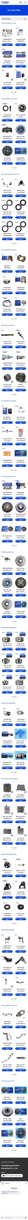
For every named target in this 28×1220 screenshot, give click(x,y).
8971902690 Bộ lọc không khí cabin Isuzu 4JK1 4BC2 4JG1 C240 (20, 440)
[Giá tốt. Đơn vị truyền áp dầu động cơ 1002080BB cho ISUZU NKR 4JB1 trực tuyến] (21, 733)
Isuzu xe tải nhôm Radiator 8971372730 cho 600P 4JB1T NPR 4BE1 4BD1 (21, 839)
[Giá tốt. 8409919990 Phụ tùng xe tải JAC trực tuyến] (20, 485)
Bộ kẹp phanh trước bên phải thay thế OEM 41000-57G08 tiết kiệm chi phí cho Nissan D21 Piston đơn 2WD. (7, 688)
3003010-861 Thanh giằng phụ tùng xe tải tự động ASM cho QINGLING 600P (20, 969)
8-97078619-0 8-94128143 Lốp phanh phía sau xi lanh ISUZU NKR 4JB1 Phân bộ (7, 137)
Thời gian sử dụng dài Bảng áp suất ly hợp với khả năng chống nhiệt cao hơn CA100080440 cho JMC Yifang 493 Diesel (21, 461)
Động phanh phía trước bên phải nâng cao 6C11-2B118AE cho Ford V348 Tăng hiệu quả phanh (20, 645)
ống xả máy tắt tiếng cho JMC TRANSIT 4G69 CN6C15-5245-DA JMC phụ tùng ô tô (7, 1066)
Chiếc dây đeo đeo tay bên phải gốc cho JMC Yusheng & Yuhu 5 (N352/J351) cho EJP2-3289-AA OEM (20, 990)
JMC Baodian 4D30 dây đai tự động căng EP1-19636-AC (20, 83)
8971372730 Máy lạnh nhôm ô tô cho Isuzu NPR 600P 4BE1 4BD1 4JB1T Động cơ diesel (7, 839)
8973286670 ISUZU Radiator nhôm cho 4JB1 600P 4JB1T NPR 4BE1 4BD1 (7, 796)
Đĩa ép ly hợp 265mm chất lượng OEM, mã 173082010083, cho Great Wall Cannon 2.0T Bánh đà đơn (20, 569)
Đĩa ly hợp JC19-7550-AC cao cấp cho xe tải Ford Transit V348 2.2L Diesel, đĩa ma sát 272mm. (20, 1141)
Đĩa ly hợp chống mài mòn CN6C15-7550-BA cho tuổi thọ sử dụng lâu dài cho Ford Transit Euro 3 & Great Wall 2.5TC (7, 1098)
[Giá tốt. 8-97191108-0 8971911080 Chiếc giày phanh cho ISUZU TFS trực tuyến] (21, 280)
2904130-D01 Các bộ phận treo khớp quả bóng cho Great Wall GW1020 (20, 191)
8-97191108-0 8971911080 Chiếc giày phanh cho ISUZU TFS (21, 288)
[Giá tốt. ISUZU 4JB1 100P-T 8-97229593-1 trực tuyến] (20, 906)
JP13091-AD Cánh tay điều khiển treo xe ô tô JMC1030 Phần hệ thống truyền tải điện (20, 893)
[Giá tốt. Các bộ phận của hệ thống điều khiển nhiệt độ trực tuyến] (14, 850)
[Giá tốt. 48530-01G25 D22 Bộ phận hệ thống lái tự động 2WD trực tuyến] (7, 939)
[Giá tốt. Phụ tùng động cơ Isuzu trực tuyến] (14, 94)
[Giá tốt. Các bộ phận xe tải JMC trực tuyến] (14, 472)
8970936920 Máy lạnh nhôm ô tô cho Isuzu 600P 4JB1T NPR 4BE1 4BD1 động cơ (20, 796)
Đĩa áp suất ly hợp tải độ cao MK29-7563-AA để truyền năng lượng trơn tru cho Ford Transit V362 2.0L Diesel (7, 1141)
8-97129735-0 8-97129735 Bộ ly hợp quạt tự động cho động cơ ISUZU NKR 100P (20, 310)
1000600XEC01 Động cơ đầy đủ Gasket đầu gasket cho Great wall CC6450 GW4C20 (7, 40)
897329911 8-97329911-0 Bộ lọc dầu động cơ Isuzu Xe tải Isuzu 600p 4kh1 (7, 418)
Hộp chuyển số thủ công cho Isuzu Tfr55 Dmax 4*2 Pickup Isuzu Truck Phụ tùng (20, 364)
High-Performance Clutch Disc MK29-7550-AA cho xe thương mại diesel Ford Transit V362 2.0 (20, 1120)
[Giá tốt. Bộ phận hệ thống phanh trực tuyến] (14, 699)
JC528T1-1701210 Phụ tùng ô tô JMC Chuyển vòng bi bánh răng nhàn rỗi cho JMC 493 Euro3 (20, 386)
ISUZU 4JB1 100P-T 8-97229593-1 (20, 915)
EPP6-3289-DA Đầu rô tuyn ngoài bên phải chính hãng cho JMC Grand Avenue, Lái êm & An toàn (7, 990)
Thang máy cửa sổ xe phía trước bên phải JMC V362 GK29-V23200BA (7, 440)
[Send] (26, 1217)
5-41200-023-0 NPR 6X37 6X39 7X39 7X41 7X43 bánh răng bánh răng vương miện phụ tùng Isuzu (7, 116)
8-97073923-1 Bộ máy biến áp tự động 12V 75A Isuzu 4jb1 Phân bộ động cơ (7, 288)
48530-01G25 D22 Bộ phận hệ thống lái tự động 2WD (7, 947)
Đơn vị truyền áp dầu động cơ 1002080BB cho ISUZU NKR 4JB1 (20, 742)
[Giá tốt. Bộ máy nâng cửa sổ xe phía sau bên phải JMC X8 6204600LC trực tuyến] (21, 410)
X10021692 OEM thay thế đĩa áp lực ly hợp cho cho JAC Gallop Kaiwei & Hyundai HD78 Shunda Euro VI (21, 515)
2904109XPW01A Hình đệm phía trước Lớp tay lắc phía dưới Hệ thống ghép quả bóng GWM (7, 569)
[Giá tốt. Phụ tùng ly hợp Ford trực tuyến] (14, 1152)
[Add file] (2, 1217)
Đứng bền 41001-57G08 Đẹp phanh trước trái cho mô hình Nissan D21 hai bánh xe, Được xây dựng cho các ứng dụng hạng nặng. (20, 666)
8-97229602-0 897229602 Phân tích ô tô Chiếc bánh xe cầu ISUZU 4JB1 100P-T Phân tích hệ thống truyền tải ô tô (7, 915)
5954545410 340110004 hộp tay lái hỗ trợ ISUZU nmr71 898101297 (7, 893)
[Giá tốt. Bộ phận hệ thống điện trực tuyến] (14, 774)
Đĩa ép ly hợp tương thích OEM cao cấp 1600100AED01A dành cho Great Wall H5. (21, 612)
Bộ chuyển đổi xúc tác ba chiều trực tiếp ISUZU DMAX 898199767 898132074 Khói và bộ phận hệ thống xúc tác (21, 1044)
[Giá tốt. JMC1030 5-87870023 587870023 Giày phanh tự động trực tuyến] (7, 259)
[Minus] (26, 1183)
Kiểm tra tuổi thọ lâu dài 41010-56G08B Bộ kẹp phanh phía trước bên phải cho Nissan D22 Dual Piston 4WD (7, 666)
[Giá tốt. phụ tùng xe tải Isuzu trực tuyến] (14, 397)
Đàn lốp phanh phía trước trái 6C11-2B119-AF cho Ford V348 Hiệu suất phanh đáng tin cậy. (7, 645)
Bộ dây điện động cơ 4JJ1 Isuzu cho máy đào (7, 310)
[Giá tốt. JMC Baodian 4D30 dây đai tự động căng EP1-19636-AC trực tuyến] (20, 75)
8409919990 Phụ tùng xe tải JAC (20, 494)
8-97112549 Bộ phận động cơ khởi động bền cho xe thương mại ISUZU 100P (7, 742)
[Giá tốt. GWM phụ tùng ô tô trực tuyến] (14, 623)
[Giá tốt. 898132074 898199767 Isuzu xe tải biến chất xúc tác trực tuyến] (7, 1014)
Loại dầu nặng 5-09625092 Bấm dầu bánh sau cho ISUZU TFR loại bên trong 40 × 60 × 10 (20, 213)
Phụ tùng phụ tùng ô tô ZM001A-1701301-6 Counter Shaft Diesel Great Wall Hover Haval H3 (21, 342)
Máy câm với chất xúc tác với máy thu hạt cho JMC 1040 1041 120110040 (20, 1066)
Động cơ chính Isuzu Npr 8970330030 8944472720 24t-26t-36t (20, 871)
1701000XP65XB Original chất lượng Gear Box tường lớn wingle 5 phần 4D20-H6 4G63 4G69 (7, 364)
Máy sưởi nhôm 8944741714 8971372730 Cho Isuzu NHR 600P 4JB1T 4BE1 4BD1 (7, 817)
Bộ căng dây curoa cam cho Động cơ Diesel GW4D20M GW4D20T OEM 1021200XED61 (7, 83)
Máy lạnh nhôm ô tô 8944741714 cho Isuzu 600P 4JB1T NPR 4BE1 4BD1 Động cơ (21, 817)
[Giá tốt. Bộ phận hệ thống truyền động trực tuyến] (14, 925)
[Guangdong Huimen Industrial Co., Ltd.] (5, 2)
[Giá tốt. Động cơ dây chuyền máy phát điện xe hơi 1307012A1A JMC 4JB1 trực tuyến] (7, 334)
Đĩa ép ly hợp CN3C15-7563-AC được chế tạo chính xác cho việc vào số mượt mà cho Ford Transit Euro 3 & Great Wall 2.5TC (20, 1098)
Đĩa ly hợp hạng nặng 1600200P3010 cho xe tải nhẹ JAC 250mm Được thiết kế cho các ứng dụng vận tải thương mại (7, 537)
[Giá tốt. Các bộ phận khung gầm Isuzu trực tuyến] (14, 321)
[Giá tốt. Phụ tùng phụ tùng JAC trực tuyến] (14, 548)
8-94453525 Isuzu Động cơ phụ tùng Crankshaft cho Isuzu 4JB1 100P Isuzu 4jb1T (7, 62)
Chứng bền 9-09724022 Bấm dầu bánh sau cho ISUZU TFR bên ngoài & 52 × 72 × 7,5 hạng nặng (20, 234)
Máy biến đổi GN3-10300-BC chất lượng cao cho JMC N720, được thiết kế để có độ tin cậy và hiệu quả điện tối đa (21, 763)
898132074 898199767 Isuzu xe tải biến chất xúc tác (7, 1023)
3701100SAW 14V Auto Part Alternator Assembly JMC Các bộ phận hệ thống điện (20, 720)
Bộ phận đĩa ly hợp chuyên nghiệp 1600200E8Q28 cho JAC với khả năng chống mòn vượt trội (21, 537)
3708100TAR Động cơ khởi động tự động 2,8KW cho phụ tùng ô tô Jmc (7, 720)
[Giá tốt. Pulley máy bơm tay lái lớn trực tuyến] (7, 863)
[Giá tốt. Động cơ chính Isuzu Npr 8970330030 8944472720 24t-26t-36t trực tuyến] (20, 863)
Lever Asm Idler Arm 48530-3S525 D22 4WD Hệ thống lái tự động (20, 947)
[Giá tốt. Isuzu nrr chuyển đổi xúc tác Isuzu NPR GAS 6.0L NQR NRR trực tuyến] (20, 1014)
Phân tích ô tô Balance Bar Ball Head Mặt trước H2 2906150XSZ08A (7, 191)
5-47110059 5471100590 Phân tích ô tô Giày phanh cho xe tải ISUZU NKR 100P (20, 267)
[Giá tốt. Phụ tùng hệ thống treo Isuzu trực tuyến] (14, 245)
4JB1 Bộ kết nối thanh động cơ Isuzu (20, 62)
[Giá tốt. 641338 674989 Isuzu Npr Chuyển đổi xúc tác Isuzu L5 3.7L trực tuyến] (7, 1036)
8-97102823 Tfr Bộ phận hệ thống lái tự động (7, 969)
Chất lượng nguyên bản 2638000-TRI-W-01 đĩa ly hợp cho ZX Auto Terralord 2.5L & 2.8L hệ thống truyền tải (7, 159)
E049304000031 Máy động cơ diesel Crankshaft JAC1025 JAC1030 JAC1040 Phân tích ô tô (7, 494)
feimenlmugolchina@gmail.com (13, 1175)
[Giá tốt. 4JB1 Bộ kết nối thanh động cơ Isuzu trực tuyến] (20, 53)
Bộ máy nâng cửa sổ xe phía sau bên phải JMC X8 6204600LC (20, 418)
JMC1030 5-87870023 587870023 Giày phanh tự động (7, 267)
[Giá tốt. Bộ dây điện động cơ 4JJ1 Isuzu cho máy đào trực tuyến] (7, 302)
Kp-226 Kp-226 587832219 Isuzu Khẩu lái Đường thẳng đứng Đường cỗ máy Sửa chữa (21, 40)
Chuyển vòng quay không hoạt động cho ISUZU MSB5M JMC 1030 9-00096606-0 (7, 386)
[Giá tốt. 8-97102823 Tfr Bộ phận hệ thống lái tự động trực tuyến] (7, 960)
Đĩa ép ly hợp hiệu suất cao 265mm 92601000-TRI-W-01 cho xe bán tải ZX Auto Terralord (20, 137)
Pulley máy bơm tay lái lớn (7, 871)
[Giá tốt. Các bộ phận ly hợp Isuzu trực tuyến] (14, 170)
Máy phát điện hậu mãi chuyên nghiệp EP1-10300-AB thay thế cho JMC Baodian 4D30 (7, 763)
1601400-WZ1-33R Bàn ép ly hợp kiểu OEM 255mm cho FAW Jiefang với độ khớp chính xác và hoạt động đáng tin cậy (21, 159)
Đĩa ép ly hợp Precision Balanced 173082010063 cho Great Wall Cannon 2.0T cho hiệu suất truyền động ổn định (7, 591)
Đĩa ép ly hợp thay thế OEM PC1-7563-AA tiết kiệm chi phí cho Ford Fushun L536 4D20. (7, 1120)
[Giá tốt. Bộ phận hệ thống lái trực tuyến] (14, 1001)
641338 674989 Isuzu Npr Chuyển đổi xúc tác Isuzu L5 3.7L (7, 1044)
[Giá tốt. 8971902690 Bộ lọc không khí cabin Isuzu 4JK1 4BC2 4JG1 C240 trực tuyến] (20, 431)
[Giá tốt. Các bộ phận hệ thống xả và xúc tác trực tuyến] (14, 1077)
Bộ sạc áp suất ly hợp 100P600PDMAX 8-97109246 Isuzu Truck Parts (21, 116)
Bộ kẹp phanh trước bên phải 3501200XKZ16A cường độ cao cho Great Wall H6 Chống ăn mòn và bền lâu (21, 688)
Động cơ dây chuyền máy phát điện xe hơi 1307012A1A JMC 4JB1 (7, 342)
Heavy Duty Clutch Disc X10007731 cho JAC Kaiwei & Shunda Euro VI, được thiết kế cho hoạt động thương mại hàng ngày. (7, 515)
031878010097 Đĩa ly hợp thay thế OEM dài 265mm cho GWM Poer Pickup (20, 591)
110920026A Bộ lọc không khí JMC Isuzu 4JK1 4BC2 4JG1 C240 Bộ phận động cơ (7, 461)
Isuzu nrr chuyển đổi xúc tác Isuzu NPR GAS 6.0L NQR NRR (20, 1023)
